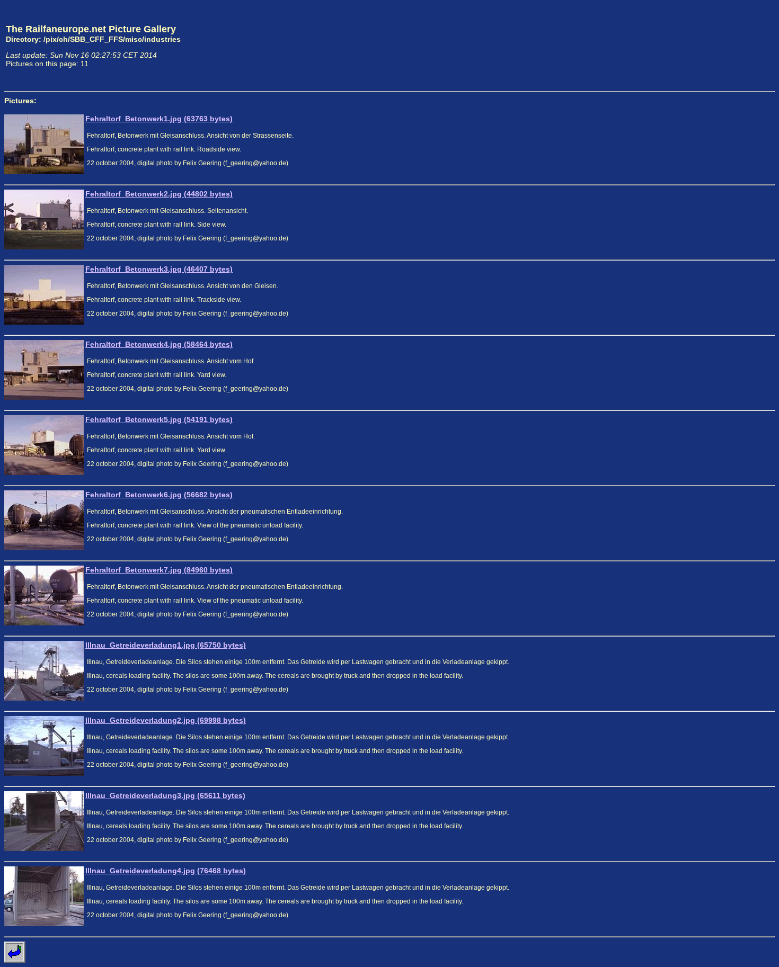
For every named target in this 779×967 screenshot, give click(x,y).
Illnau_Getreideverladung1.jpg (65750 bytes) (165, 645)
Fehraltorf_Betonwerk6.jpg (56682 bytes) (159, 494)
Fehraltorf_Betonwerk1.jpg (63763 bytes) (159, 118)
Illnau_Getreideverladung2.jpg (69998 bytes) (165, 720)
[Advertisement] (725, 45)
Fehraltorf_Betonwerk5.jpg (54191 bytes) (159, 419)
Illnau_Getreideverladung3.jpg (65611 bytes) (165, 795)
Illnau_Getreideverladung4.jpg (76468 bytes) (165, 870)
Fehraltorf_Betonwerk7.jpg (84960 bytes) (159, 570)
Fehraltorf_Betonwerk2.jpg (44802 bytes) (159, 194)
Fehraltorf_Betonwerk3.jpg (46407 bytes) (159, 269)
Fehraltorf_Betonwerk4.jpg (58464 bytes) (159, 344)
